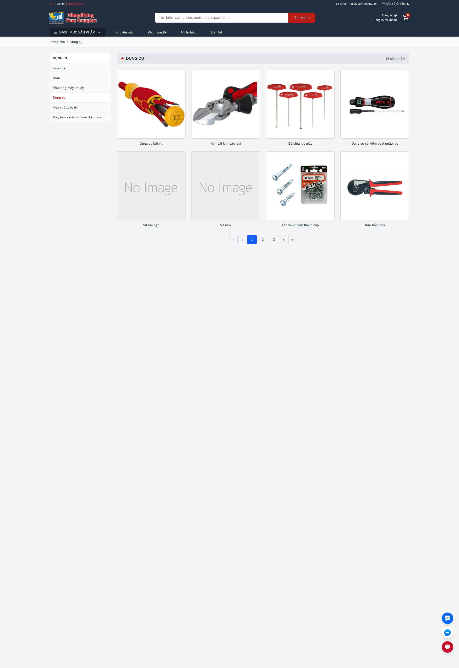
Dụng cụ (59, 97)
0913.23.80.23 (74, 3)
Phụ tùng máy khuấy (68, 88)
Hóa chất (59, 68)
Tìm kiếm (302, 18)
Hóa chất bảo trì (65, 107)
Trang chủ (57, 42)
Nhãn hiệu (189, 32)
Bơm (56, 78)
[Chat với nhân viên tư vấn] (447, 647)
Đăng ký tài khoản (385, 20)
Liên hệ (216, 32)
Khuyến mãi (124, 32)
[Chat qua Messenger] (447, 632)
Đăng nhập (389, 15)
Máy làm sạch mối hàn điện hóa (77, 117)
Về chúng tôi (157, 32)
